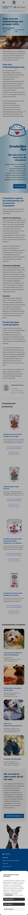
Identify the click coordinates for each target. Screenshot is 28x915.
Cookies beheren (8, 909)
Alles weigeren (8, 904)
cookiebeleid (8, 895)
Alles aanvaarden (9, 899)
